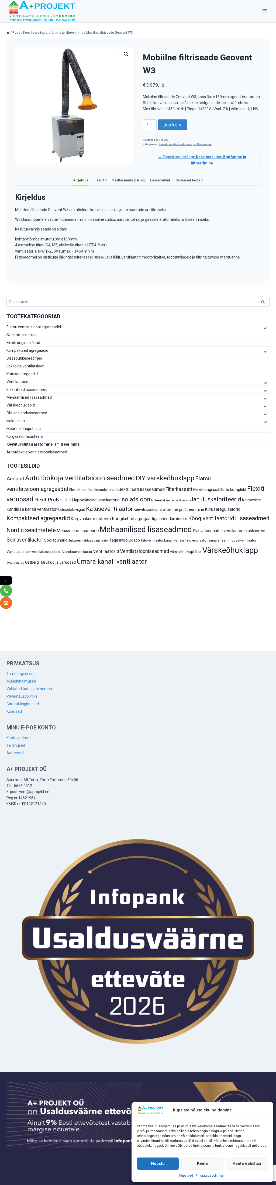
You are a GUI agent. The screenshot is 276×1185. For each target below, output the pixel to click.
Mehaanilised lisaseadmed (29, 397)
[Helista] (6, 591)
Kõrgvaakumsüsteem (24, 436)
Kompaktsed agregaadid (27, 350)
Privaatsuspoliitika (209, 1175)
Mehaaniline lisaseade (78, 530)
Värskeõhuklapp (230, 550)
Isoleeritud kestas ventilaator (170, 500)
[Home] (8, 33)
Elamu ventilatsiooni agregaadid (33, 327)
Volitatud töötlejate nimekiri (29, 689)
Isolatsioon (15, 421)
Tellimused (15, 745)
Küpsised (186, 1175)
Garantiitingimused (22, 704)
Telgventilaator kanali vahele (162, 540)
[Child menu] (265, 328)
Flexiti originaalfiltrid (23, 342)
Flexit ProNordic (52, 500)
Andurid (15, 479)
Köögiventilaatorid (211, 518)
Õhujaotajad (15, 562)
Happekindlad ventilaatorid (95, 500)
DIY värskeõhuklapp (165, 478)
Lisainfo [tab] (100, 180)
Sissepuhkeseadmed (24, 358)
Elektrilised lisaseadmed (26, 389)
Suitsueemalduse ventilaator (88, 540)
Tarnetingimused (21, 673)
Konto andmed (19, 738)
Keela (202, 1163)
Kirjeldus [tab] (80, 180)
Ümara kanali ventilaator (112, 561)
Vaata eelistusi (247, 1163)
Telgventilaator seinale (202, 540)
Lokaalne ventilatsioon (25, 366)
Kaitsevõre (251, 500)
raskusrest (255, 530)
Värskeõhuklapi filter (186, 552)
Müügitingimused (21, 681)
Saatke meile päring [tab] (128, 180)
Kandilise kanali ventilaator (31, 509)
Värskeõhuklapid (20, 405)
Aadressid (15, 753)
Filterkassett (178, 489)
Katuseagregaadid (22, 374)
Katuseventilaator (109, 508)
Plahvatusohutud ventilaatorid (219, 530)
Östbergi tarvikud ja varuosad (50, 562)
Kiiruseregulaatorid (222, 509)
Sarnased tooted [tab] (189, 180)
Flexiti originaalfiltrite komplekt (219, 489)
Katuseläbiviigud (71, 509)
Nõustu (158, 1163)
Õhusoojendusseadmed (26, 413)
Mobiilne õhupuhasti (23, 428)
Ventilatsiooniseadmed (144, 551)
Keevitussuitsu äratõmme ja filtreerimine (185, 144)
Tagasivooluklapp (124, 540)
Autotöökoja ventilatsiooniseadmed (36, 452)
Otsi (263, 303)
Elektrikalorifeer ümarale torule (92, 490)
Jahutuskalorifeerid (215, 499)
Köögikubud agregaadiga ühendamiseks (149, 518)
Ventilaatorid (17, 382)
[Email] (6, 603)
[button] (126, 54)
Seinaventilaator (24, 540)
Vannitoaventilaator (77, 552)
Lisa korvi (172, 125)
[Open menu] (265, 10)
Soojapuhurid (55, 540)
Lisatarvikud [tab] (160, 180)
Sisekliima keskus (21, 335)
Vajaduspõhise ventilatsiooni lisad (33, 551)
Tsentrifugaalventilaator (238, 540)
